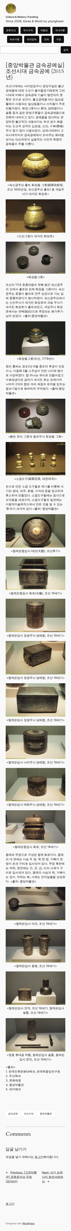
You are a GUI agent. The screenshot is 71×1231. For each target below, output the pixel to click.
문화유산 (11, 30)
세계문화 (32, 39)
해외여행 (14, 39)
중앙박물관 (46, 1113)
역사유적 (28, 30)
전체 (46, 39)
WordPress (28, 1223)
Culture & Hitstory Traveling (22, 16)
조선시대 (29, 1113)
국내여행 (60, 30)
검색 (65, 49)
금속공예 (13, 1113)
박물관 (44, 30)
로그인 (39, 1157)
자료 (58, 39)
